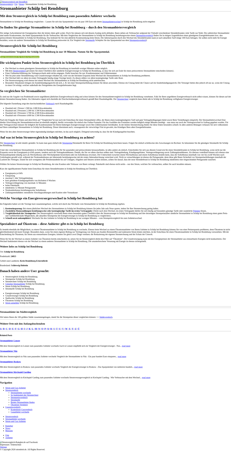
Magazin (9, 431)
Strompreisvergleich (144, 35)
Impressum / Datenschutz (10, 444)
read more (126, 346)
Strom (21, 4)
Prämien (196, 211)
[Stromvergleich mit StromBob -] (13, 2)
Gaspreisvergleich (12, 407)
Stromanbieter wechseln (21, 393)
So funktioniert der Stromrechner (24, 395)
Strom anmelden (12, 303)
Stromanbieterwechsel (111, 21)
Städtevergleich (105, 317)
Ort (15, 4)
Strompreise (67, 143)
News (7, 428)
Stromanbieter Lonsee (10, 341)
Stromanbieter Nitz (8, 351)
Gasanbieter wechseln (20, 412)
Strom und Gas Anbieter (15, 388)
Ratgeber (9, 426)
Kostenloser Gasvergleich (21, 409)
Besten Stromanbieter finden (23, 402)
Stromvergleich (6, 4)
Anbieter (9, 438)
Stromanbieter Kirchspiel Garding (15, 372)
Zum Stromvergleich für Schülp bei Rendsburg (20, 57)
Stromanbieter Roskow (10, 362)
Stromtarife (90, 40)
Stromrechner (122, 99)
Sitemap (3, 447)
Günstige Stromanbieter (15, 284)
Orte (7, 435)
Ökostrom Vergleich (19, 405)
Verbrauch (50, 103)
